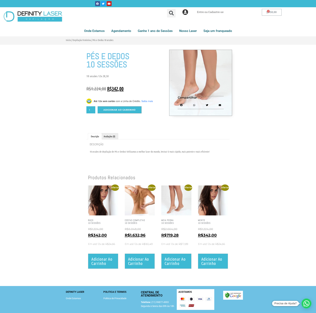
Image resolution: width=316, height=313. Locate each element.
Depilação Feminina (82, 40)
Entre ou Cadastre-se (210, 12)
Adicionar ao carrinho (119, 109)
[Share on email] (220, 105)
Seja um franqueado (217, 31)
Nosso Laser (188, 31)
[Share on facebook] (181, 105)
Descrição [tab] (95, 136)
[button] (306, 303)
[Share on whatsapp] (194, 105)
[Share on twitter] (207, 105)
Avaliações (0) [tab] (109, 136)
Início (68, 40)
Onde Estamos (94, 31)
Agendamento (121, 31)
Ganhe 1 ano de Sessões (155, 31)
